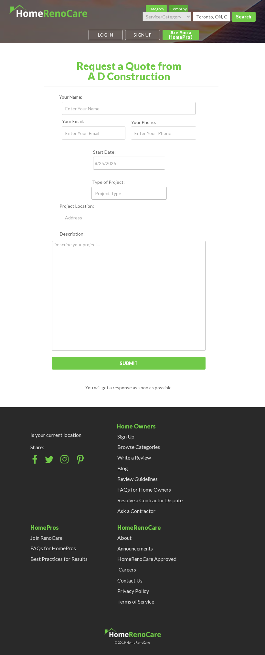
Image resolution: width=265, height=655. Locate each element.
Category (156, 8)
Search (243, 16)
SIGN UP (142, 35)
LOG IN (105, 35)
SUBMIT (129, 363)
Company (178, 8)
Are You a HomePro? (181, 35)
